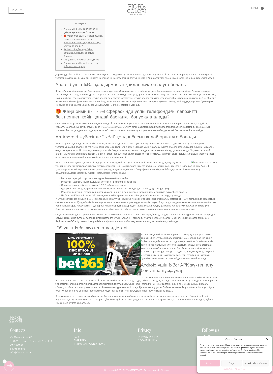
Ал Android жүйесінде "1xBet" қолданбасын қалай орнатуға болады (79, 53)
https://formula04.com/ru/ (114, 126)
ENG (14, 10)
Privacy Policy (240, 369)
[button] (267, 339)
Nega (231, 363)
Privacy (147, 370)
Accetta (210, 363)
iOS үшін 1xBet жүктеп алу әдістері (82, 59)
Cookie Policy (228, 369)
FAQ (76, 336)
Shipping (80, 340)
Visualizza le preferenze (256, 363)
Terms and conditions (89, 343)
